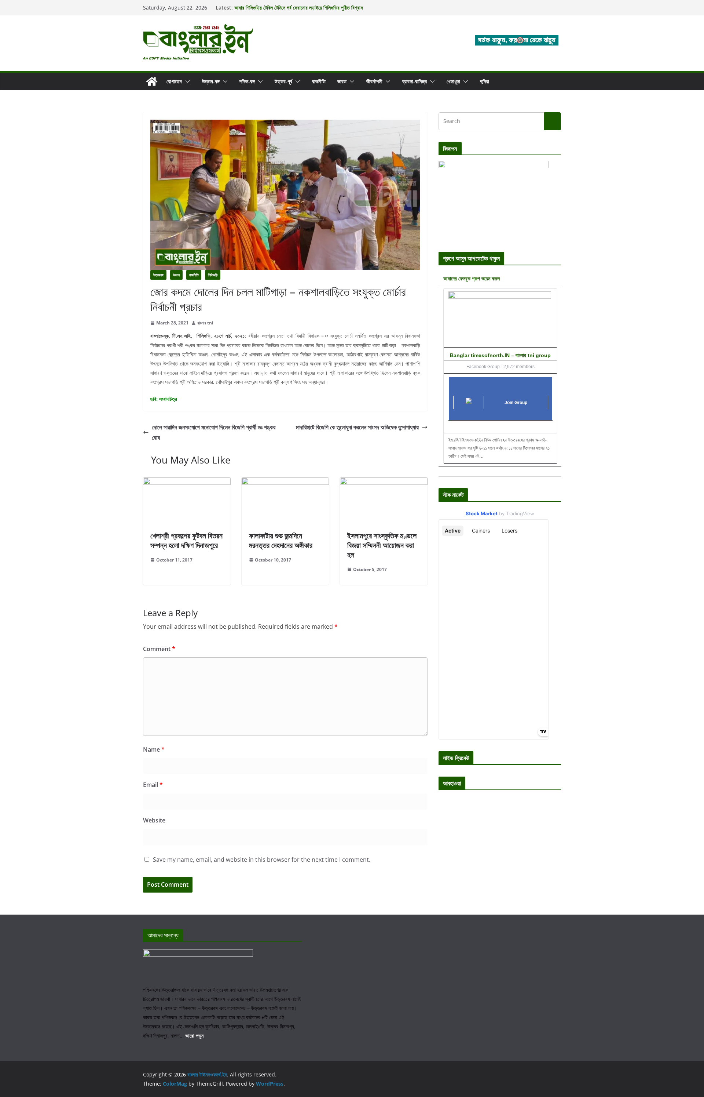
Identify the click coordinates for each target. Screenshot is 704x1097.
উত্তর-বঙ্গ (211, 81)
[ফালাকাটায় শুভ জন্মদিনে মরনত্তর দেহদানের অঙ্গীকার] (285, 483)
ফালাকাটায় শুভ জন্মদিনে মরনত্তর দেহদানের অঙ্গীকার (280, 540)
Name (154, 749)
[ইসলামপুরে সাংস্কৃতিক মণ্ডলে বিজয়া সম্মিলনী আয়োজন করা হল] (384, 483)
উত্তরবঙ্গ (158, 274)
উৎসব (176, 274)
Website (154, 820)
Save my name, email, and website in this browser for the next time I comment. (261, 860)
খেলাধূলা (453, 81)
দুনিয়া (484, 81)
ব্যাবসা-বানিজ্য (414, 81)
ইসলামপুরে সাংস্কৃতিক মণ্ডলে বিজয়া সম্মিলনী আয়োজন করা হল (382, 545)
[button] (186, 81)
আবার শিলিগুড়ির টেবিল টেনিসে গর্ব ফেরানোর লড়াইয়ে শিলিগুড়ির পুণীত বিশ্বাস (298, 7)
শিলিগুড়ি (212, 274)
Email (153, 785)
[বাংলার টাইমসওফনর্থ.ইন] (152, 81)
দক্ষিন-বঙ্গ (247, 81)
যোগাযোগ (174, 81)
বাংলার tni (205, 323)
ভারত (341, 81)
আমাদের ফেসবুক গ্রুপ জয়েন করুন (471, 278)
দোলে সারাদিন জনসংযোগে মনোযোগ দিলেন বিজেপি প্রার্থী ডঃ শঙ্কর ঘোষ (213, 432)
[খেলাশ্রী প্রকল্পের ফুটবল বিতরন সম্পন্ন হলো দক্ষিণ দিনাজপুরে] (187, 483)
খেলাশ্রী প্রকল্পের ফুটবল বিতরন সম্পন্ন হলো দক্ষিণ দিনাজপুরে (186, 540)
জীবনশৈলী (374, 81)
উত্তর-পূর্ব (283, 81)
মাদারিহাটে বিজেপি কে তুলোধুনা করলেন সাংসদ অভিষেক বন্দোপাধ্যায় (357, 427)
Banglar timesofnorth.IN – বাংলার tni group (500, 355)
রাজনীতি (319, 81)
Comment (159, 649)
